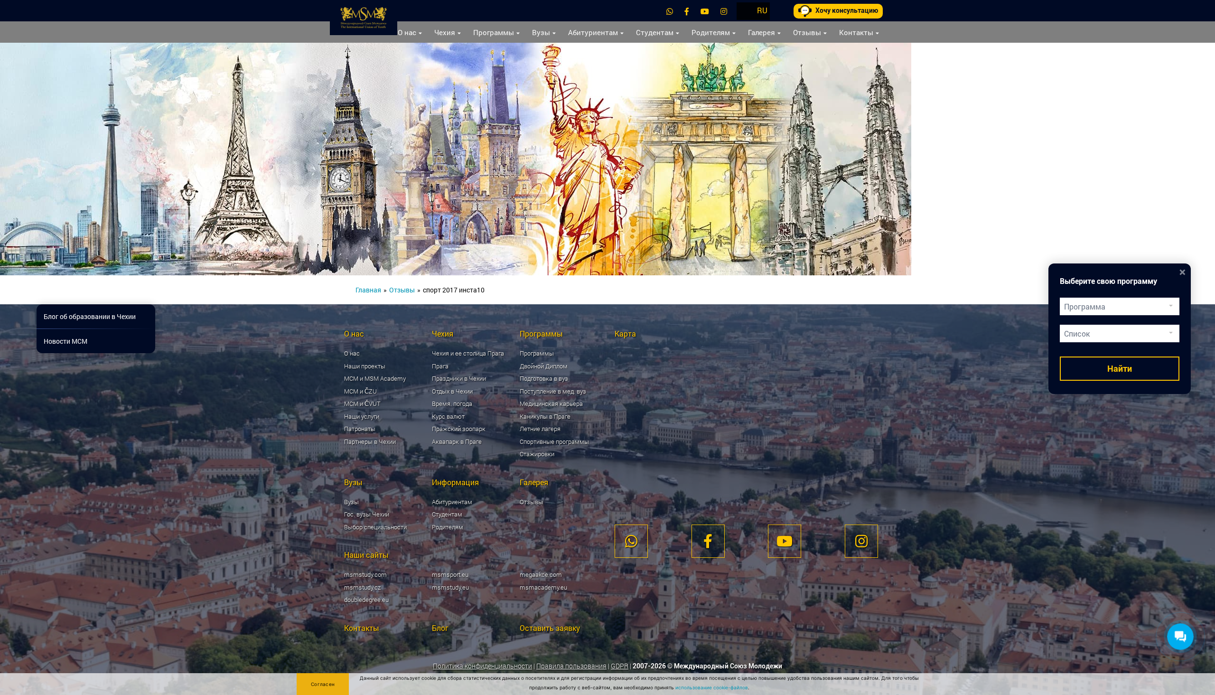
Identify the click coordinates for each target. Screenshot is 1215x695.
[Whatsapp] (670, 11)
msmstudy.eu (450, 587)
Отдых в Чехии (452, 391)
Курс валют (448, 416)
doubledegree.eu (366, 599)
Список (1077, 333)
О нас (407, 32)
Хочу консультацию (846, 10)
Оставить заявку (550, 628)
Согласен (323, 684)
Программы (493, 32)
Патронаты (359, 428)
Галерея (761, 32)
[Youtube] (705, 11)
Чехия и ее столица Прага (468, 353)
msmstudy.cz (362, 587)
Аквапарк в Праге (457, 441)
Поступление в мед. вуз (553, 391)
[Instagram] (724, 11)
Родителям (711, 32)
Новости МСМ (65, 341)
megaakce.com (541, 574)
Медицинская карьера (551, 403)
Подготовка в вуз (544, 378)
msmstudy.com (365, 574)
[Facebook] (687, 11)
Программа (1084, 306)
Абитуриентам (593, 32)
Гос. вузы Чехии (366, 514)
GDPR (619, 665)
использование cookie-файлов (711, 687)
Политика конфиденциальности (482, 665)
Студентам (654, 32)
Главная (368, 289)
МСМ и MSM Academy (375, 378)
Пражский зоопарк (459, 428)
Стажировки (537, 454)
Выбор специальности (375, 527)
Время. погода (452, 403)
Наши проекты (364, 366)
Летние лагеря (540, 428)
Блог (440, 628)
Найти (1119, 369)
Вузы (541, 32)
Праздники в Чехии (459, 378)
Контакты (856, 32)
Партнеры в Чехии (370, 441)
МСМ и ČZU (360, 391)
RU (762, 10)
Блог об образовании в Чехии (90, 316)
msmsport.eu (450, 574)
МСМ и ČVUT (362, 403)
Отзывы (807, 32)
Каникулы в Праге (545, 416)
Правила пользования (571, 665)
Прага (440, 366)
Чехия (444, 32)
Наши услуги (361, 416)
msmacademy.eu (543, 587)
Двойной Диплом (544, 366)
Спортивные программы (554, 441)
